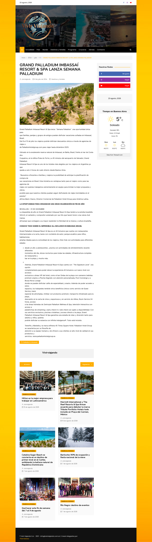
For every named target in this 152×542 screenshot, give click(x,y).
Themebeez (24, 539)
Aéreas (92, 50)
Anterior (27, 364)
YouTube (130, 2)
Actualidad (29, 50)
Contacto (101, 50)
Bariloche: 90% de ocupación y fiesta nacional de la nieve (75, 456)
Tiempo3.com (118, 155)
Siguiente (86, 364)
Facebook (123, 2)
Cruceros (82, 50)
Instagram (127, 2)
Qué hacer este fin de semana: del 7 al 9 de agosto (36, 509)
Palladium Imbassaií (30, 342)
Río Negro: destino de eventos (74, 505)
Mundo (45, 50)
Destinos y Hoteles (57, 50)
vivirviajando (26, 79)
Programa (72, 50)
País (38, 50)
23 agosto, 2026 (26, 2)
